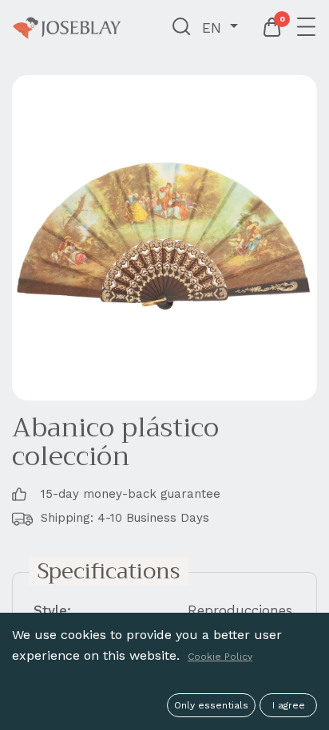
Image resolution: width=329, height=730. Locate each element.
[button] (181, 28)
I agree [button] (288, 705)
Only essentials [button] (211, 705)
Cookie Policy (220, 656)
